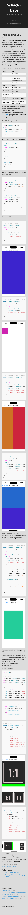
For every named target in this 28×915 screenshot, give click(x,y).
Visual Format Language (12, 872)
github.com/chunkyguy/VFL (9, 866)
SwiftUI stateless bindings (12, 898)
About (14, 18)
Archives (14, 20)
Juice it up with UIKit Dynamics (13, 896)
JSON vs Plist (8, 890)
